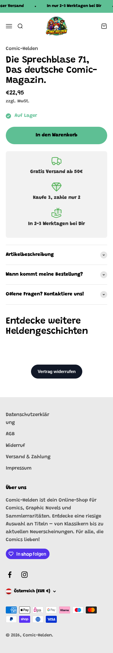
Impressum (19, 468)
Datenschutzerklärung (27, 419)
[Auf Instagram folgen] (24, 575)
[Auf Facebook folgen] (10, 575)
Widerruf (15, 445)
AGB (10, 434)
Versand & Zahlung (28, 457)
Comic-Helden (22, 49)
